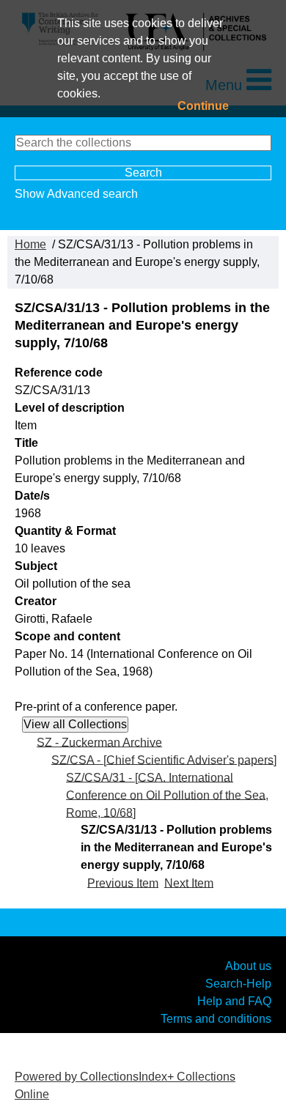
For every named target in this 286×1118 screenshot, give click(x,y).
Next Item (188, 882)
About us (248, 965)
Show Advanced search (76, 194)
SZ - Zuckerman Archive (99, 742)
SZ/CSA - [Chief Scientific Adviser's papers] (163, 759)
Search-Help (238, 983)
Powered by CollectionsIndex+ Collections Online (125, 1085)
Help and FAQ (234, 1000)
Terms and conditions (216, 1018)
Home (30, 244)
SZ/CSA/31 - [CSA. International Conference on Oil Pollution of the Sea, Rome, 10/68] (167, 794)
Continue (203, 106)
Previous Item (122, 882)
